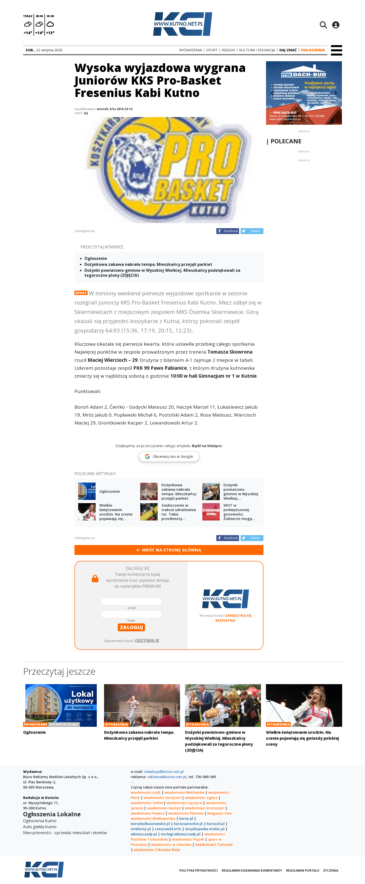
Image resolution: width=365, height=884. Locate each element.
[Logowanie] (335, 25)
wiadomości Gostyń (164, 808)
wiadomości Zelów (147, 802)
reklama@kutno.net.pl (166, 776)
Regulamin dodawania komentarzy (252, 870)
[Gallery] (304, 93)
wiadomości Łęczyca (184, 802)
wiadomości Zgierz (201, 797)
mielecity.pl (141, 828)
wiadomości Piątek (188, 839)
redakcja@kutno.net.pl (164, 771)
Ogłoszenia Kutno (39, 820)
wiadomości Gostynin (162, 797)
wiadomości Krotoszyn (204, 808)
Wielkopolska (163, 818)
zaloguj (131, 627)
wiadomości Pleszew (185, 813)
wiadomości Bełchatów (184, 792)
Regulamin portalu (302, 870)
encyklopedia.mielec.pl (204, 828)
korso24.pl (216, 823)
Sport (81, 293)
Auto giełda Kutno (40, 826)
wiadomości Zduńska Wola (157, 849)
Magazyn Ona (219, 813)
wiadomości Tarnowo (214, 844)
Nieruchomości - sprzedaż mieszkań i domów (65, 832)
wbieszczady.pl (144, 834)
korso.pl (186, 818)
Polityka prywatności (198, 870)
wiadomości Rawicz (147, 813)
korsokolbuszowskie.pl (150, 823)
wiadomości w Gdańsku (171, 844)
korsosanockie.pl (188, 823)
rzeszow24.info (168, 828)
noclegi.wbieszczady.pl (180, 834)
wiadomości (141, 818)
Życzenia (330, 870)
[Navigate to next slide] (335, 93)
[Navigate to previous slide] (272, 93)
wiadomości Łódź (146, 792)
